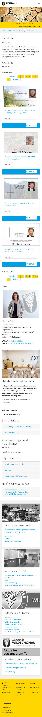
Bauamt (7, 580)
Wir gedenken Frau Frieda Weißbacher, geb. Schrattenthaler (20, 157)
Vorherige (12, 77)
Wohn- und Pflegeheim (13, 541)
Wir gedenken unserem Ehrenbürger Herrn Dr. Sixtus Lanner (19, 250)
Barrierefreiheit (7, 713)
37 (33, 77)
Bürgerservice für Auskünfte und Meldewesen (20, 575)
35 (26, 77)
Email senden (34, 692)
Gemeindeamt (10, 536)
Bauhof (7, 539)
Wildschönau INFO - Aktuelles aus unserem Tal (21, 664)
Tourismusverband (11, 627)
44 (8, 80)
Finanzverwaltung (11, 583)
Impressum (6, 708)
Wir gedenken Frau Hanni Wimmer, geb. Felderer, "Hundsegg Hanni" (20, 111)
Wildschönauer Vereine (12, 622)
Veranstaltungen (10, 672)
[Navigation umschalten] (39, 3)
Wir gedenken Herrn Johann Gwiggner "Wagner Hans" (20, 204)
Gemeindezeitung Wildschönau (15, 668)
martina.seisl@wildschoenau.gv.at (21, 343)
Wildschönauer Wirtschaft (13, 624)
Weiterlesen (31, 125)
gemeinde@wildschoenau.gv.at (29, 26)
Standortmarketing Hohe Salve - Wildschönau (20, 632)
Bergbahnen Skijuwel (12, 629)
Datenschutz (6, 710)
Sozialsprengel (10, 617)
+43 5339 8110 (20, 24)
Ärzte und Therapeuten (13, 620)
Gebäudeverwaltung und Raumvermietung (19, 585)
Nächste (15, 80)
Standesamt (9, 578)
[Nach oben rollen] (37, 712)
